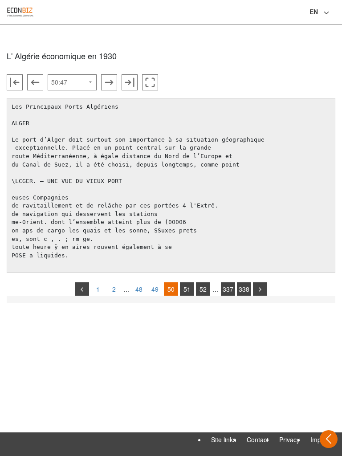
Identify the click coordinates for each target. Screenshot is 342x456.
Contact (258, 439)
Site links (223, 439)
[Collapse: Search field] (334, 13)
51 (187, 289)
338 (244, 289)
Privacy (289, 439)
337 (228, 289)
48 (138, 289)
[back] (82, 289)
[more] (260, 289)
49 (155, 289)
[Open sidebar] (329, 439)
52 (203, 289)
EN (313, 11)
